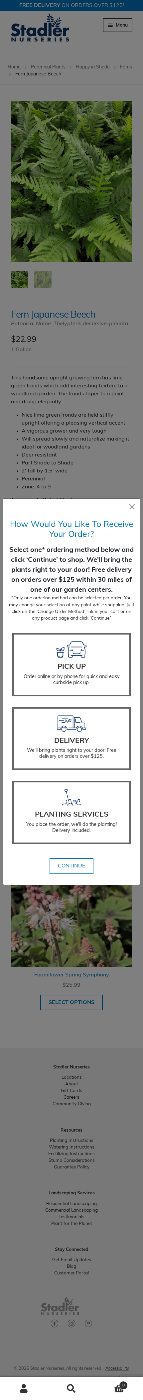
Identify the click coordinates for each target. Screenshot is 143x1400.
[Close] (132, 506)
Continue (71, 866)
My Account (24, 1388)
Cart (110, 1383)
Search (71, 1388)
